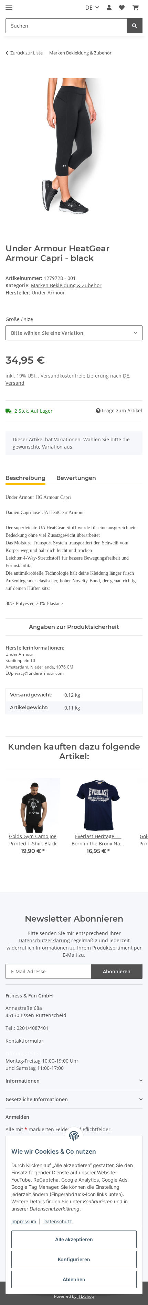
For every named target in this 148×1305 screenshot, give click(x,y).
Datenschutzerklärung (44, 940)
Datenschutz (57, 1221)
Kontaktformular (24, 1040)
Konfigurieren (74, 1259)
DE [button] (89, 7)
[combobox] (74, 332)
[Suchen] (134, 25)
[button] (109, 7)
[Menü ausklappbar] (9, 4)
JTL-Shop (85, 1296)
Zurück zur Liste (26, 53)
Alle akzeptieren (74, 1239)
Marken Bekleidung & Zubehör (66, 285)
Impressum (23, 1221)
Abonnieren (116, 971)
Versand (15, 383)
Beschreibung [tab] (25, 478)
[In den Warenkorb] (11, 74)
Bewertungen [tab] (76, 478)
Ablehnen (74, 1279)
